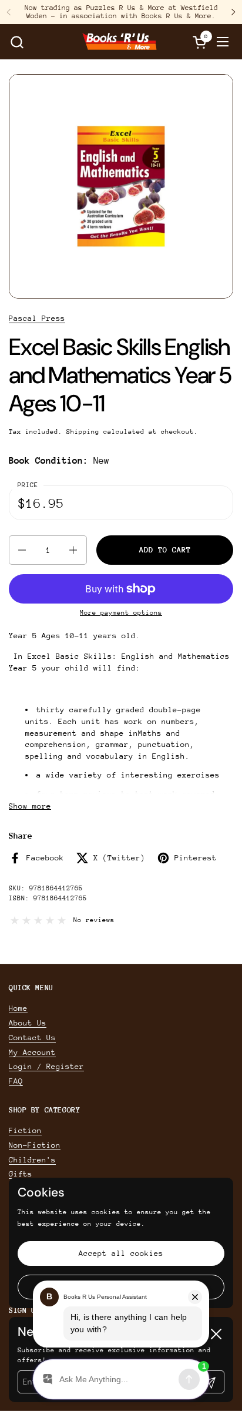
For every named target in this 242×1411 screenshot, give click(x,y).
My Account (32, 1052)
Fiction (25, 1130)
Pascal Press (37, 318)
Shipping (82, 431)
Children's (32, 1159)
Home (18, 1008)
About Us (27, 1022)
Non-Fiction (34, 1145)
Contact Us (32, 1037)
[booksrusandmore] (119, 41)
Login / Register (46, 1066)
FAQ (16, 1081)
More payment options (121, 612)
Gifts (20, 1173)
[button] (16, 42)
